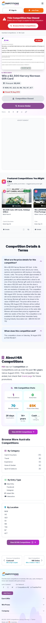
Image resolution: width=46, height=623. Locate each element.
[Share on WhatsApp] (21, 112)
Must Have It (7, 214)
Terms (33, 619)
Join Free (35, 10)
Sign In (13, 10)
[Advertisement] (23, 145)
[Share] (9, 112)
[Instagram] (8, 588)
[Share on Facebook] (13, 112)
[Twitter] (12, 588)
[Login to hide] (28, 229)
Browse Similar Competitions (24, 26)
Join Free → (7, 593)
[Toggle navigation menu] (42, 3)
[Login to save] (24, 229)
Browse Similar (24, 106)
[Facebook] (3, 588)
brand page (27, 376)
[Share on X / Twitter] (17, 112)
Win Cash (21, 33)
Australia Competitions (9, 33)
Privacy (26, 619)
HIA (3, 367)
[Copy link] (26, 112)
